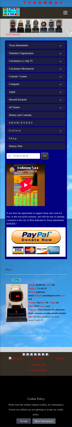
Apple (12, 91)
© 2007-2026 (38, 370)
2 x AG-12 (42, 288)
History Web (15, 146)
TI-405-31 (38, 320)
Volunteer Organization (21, 53)
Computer (14, 84)
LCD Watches (13, 34)
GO (44, 156)
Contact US (38, 365)
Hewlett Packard (17, 99)
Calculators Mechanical (21, 68)
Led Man (16, 280)
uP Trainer (14, 107)
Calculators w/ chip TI (20, 60)
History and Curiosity (20, 115)
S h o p (12, 138)
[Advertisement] (32, 383)
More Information (44, 421)
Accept (23, 421)
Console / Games (18, 76)
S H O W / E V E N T (21, 122)
